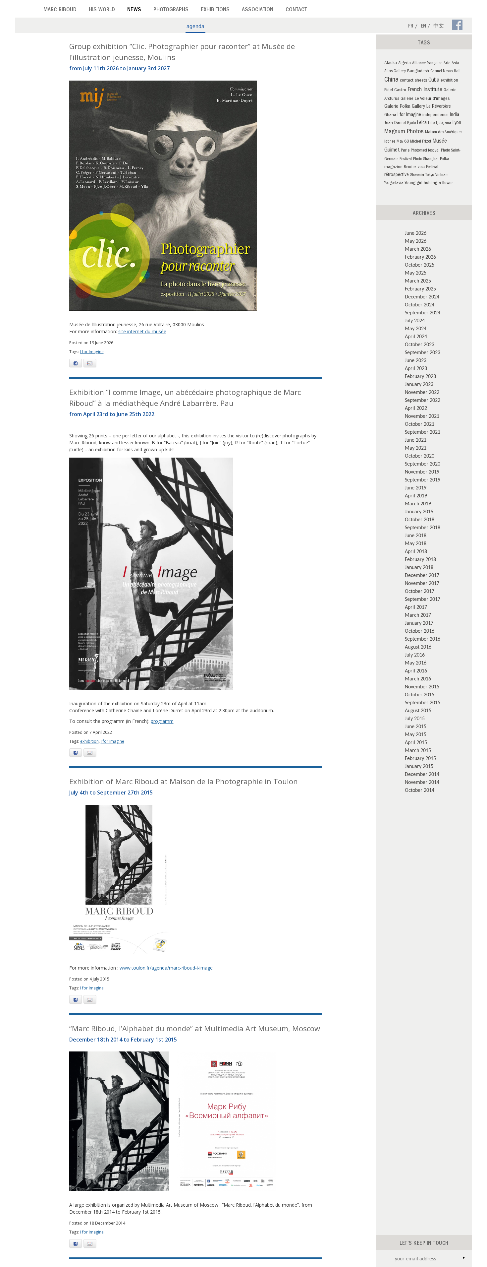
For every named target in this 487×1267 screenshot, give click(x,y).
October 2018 (419, 519)
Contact (296, 10)
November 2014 (422, 782)
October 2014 (419, 790)
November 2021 (422, 415)
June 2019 (415, 487)
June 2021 (415, 439)
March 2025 (418, 280)
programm (162, 721)
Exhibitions (215, 10)
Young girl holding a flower (429, 183)
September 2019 (422, 479)
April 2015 (416, 742)
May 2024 (415, 328)
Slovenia (417, 175)
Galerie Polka (397, 106)
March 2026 (418, 248)
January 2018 (419, 567)
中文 (438, 26)
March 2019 (418, 503)
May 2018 (415, 543)
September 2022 (422, 400)
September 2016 (422, 638)
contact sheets (413, 80)
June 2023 (415, 360)
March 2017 (418, 614)
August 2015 (418, 710)
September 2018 (422, 527)
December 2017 (422, 575)
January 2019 (419, 511)
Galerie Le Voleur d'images (425, 98)
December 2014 (422, 774)
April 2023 (416, 368)
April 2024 (416, 336)
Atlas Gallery (395, 71)
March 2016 (418, 678)
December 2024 (422, 296)
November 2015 (422, 686)
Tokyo (429, 175)
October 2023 (419, 344)
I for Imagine (92, 351)
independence (435, 115)
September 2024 (422, 312)
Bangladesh (418, 71)
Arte (447, 63)
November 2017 (422, 583)
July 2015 (415, 718)
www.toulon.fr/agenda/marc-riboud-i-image (166, 968)
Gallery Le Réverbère (431, 106)
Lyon (457, 123)
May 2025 (415, 272)
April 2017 (416, 606)
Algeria (404, 63)
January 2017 (419, 622)
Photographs (171, 10)
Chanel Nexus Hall (445, 71)
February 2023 (420, 376)
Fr (410, 26)
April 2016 (416, 670)
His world (102, 10)
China (391, 80)
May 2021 (415, 447)
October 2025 (419, 264)
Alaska (390, 63)
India (454, 115)
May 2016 (415, 662)
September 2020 (422, 463)
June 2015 (415, 726)
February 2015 (420, 758)
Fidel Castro (395, 90)
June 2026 (415, 232)
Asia (455, 63)
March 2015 (418, 750)
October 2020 (419, 455)
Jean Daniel (395, 123)
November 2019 (422, 471)
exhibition (89, 741)
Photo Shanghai (426, 159)
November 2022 (422, 392)
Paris (405, 150)
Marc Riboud (60, 10)
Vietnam (442, 175)
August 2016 (418, 646)
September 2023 (422, 352)
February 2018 (420, 559)
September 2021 (422, 431)
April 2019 (416, 495)
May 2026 (415, 240)
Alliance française (427, 63)
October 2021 (419, 423)
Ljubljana (443, 123)
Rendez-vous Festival (421, 167)
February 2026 (420, 256)
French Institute (424, 90)
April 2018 (416, 551)
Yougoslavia (394, 183)
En (423, 26)
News (134, 10)
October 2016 (419, 630)
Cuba (433, 81)
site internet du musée (142, 331)
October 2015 (419, 694)
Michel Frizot (420, 142)
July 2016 (415, 654)
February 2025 (420, 288)
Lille (431, 123)
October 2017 (419, 591)
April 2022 (416, 408)
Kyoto (411, 123)
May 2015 (415, 734)
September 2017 (422, 599)
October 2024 (419, 304)
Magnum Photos (404, 132)
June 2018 (415, 535)
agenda (195, 26)
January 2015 (419, 766)
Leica (422, 123)
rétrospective (396, 175)
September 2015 (422, 702)
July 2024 (415, 320)
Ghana (390, 115)
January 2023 (419, 384)
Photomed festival (425, 151)
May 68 (403, 142)
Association (257, 10)
